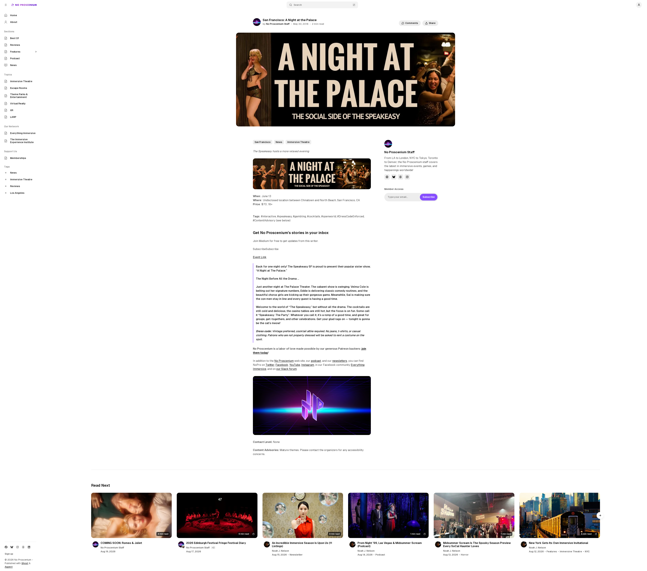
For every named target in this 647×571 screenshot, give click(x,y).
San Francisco (263, 142)
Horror (465, 554)
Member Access (393, 189)
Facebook (281, 364)
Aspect (9, 566)
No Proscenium (284, 360)
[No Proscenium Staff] (257, 22)
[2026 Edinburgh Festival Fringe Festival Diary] (217, 515)
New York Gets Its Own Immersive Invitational (558, 543)
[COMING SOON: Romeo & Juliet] (131, 515)
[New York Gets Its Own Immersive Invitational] (559, 515)
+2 (213, 547)
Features (552, 551)
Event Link (259, 257)
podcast (316, 360)
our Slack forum (286, 369)
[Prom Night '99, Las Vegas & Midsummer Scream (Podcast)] (388, 515)
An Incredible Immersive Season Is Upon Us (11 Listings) (302, 544)
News (279, 142)
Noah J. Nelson (280, 551)
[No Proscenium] (24, 5)
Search (298, 5)
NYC (587, 551)
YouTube (294, 364)
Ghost (24, 563)
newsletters (339, 360)
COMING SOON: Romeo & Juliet (121, 543)
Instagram (307, 364)
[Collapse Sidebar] (6, 5)
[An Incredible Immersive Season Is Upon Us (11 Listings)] (303, 515)
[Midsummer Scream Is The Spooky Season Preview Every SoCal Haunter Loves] (474, 515)
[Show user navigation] (639, 5)
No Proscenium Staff (278, 24)
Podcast (380, 554)
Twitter (270, 364)
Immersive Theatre (298, 142)
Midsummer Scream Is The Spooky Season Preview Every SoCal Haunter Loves (477, 544)
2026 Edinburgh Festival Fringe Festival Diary (216, 543)
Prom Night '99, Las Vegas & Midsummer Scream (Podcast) (390, 544)
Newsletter (296, 554)
